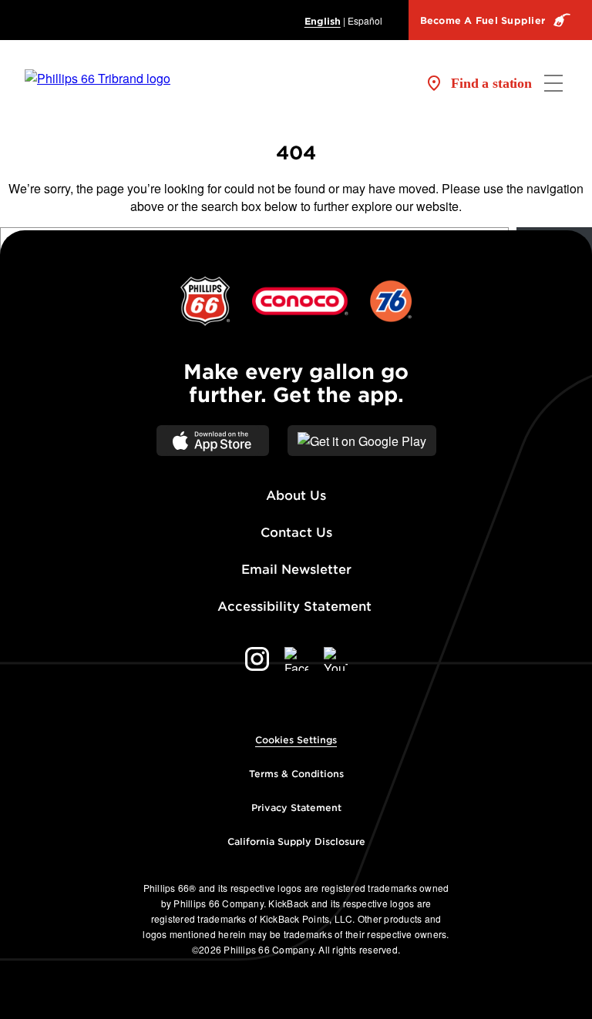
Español (365, 20)
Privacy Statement (296, 807)
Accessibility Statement (296, 606)
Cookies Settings (296, 740)
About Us (296, 495)
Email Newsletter (296, 569)
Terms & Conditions (296, 773)
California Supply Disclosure (296, 841)
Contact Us (296, 532)
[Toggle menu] (553, 83)
